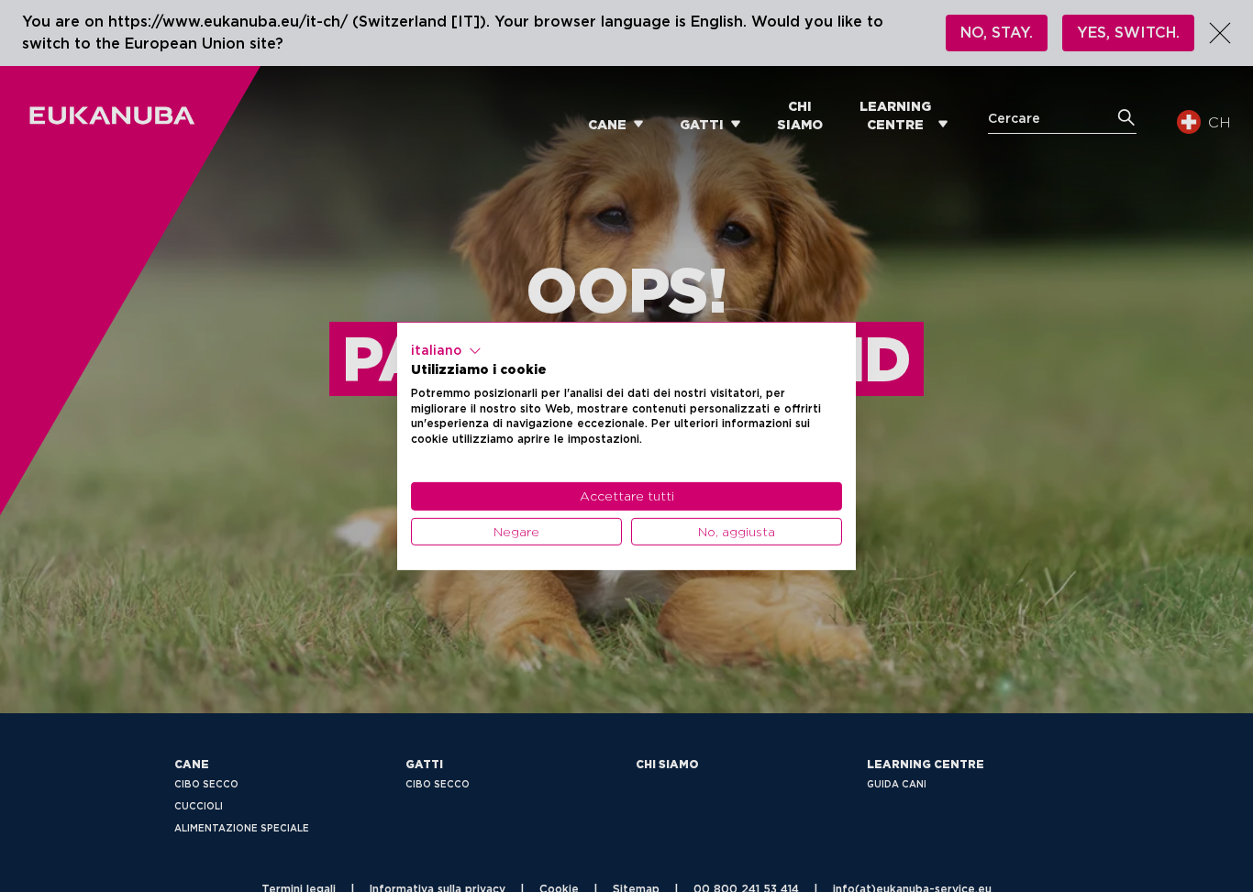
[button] (446, 350)
